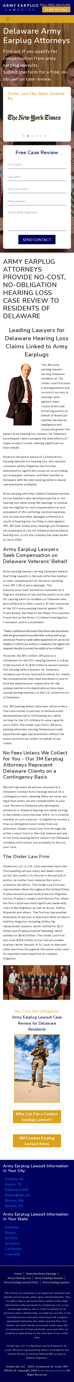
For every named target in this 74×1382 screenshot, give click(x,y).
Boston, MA (14, 1200)
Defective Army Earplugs (41, 1273)
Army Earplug (21, 7)
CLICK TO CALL (56, 9)
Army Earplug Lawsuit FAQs (21, 1282)
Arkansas (12, 1243)
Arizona (11, 1238)
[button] (23, 136)
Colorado (12, 1254)
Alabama (12, 1227)
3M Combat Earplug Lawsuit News (37, 1141)
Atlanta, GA (14, 1178)
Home (18, 1273)
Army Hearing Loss (19, 1278)
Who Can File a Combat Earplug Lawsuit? (37, 1117)
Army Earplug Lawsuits (49, 1278)
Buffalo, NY (14, 1206)
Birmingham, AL (17, 1195)
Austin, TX (13, 1184)
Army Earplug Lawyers (56, 1282)
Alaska (10, 1232)
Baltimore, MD (17, 1189)
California (13, 1248)
